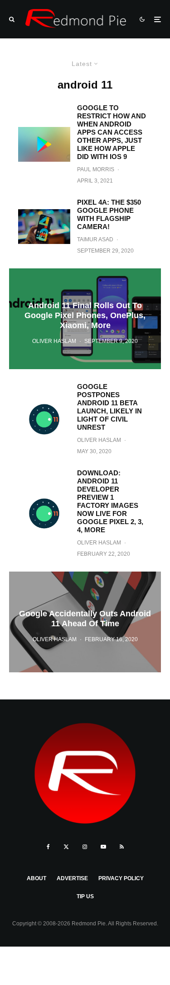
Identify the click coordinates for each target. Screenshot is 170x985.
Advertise (72, 878)
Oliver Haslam (99, 440)
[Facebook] (48, 846)
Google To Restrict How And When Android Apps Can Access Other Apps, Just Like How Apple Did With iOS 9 (111, 132)
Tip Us (85, 896)
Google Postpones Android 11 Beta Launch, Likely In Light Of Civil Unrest (109, 407)
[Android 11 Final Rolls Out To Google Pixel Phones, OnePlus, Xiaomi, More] (85, 318)
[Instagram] (85, 846)
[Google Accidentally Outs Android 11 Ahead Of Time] (85, 622)
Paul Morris (95, 169)
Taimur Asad (95, 239)
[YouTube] (103, 846)
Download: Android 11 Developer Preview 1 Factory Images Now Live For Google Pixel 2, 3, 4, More (110, 501)
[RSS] (122, 846)
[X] (66, 846)
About (36, 878)
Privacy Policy (121, 878)
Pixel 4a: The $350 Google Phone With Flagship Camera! (109, 214)
